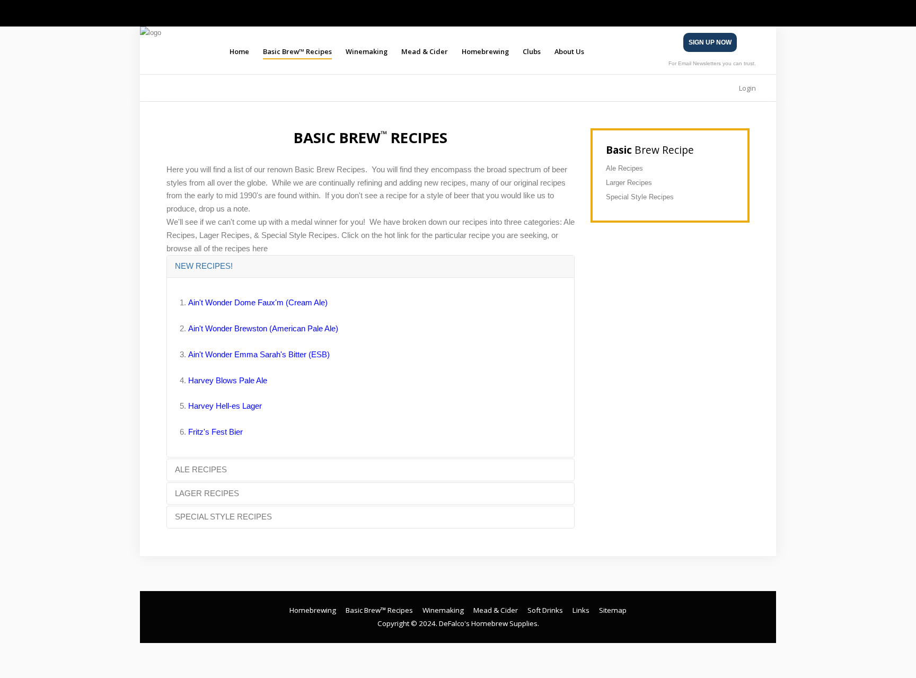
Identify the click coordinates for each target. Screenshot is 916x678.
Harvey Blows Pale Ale (227, 380)
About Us (569, 51)
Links (580, 610)
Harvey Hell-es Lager (225, 405)
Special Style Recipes (640, 197)
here (260, 248)
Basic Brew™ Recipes (297, 51)
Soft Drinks (545, 610)
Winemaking (366, 51)
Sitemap (613, 610)
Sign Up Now (710, 42)
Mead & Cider (424, 51)
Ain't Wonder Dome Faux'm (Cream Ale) (258, 302)
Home (239, 51)
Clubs (532, 51)
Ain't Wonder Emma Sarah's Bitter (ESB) (259, 354)
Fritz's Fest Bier (215, 431)
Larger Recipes (629, 183)
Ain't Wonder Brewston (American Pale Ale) (263, 328)
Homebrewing (485, 51)
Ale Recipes (624, 168)
